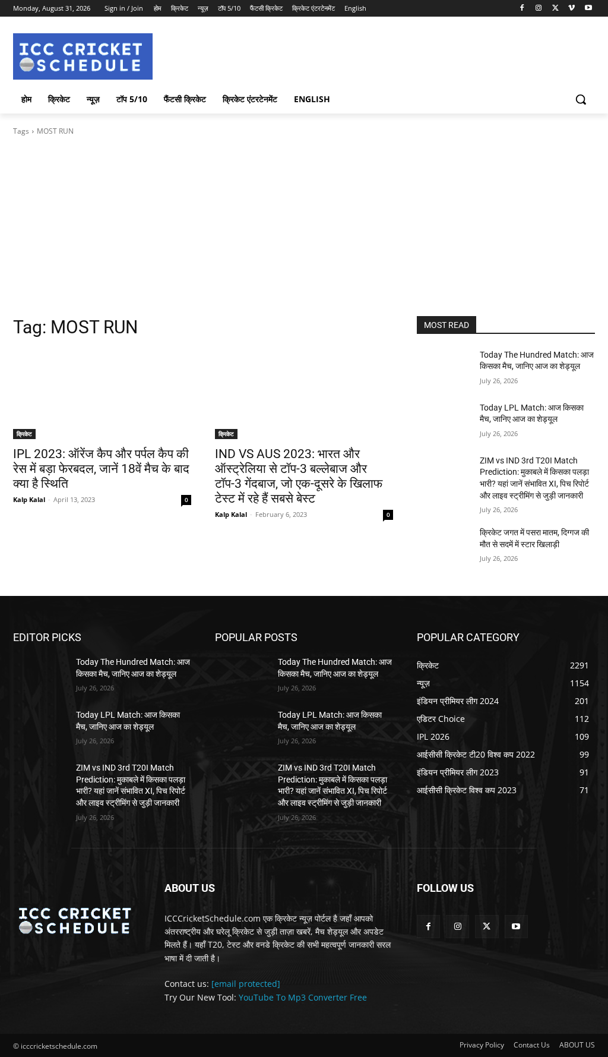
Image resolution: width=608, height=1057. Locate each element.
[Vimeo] (571, 8)
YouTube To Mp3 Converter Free (303, 997)
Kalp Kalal (29, 499)
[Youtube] (588, 8)
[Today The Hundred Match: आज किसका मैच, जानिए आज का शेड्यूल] (443, 368)
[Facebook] (522, 8)
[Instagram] (539, 8)
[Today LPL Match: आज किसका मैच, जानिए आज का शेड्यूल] (443, 421)
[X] (555, 8)
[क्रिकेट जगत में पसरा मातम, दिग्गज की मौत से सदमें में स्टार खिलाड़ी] (443, 545)
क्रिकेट (24, 434)
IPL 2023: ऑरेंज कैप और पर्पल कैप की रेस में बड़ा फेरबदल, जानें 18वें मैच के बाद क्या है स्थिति (101, 469)
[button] (580, 99)
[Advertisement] (304, 226)
